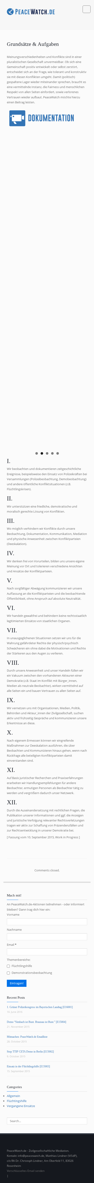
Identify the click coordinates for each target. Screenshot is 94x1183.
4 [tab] (52, 453)
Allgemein (13, 1096)
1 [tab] (36, 453)
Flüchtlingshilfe (21, 966)
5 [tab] (57, 453)
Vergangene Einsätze (21, 1106)
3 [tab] (47, 453)
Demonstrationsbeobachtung (31, 973)
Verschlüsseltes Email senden (25, 1171)
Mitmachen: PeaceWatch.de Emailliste (27, 1036)
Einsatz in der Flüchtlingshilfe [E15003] (28, 1066)
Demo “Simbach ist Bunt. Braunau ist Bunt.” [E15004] (36, 1022)
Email (11, 945)
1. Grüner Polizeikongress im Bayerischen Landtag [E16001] (40, 1007)
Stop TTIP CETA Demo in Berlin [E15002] (30, 1051)
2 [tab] (42, 453)
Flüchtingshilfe (16, 1101)
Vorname (13, 914)
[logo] (31, 11)
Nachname (14, 930)
